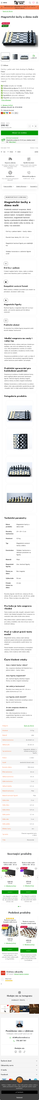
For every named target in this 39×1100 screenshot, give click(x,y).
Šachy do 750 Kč (29, 726)
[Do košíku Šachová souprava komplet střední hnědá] (28, 951)
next (37, 877)
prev (1, 877)
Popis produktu (8, 186)
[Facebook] (16, 1052)
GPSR (36, 152)
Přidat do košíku (19, 133)
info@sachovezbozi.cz (21, 1037)
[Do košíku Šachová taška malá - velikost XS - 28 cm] (28, 892)
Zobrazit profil (18, 1000)
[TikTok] (24, 1052)
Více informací (6, 100)
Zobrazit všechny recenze (21, 974)
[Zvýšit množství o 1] (35, 126)
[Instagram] (20, 1052)
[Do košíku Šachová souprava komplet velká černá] (10, 949)
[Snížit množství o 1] (29, 126)
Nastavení (19, 1097)
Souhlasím (20, 1092)
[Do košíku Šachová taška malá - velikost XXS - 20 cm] (10, 892)
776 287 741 (21, 1040)
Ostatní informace (21, 186)
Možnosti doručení (8, 110)
